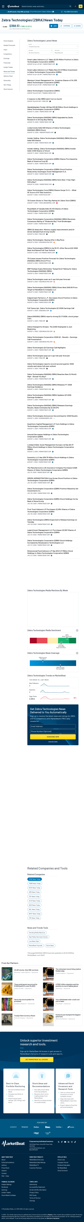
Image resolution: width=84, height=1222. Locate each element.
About (3, 1160)
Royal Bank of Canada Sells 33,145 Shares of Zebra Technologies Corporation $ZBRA (47, 210)
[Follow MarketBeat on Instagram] (72, 1142)
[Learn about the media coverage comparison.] (77, 653)
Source (30, 44)
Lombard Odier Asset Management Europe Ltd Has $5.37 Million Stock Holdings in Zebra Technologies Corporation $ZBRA (50, 447)
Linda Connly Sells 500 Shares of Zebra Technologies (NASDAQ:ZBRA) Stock (48, 129)
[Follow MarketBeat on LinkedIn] (68, 1142)
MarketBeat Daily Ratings (37, 1162)
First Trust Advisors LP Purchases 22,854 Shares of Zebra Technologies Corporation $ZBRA (51, 510)
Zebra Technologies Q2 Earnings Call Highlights (46, 348)
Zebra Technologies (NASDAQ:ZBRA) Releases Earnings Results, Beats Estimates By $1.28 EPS (50, 406)
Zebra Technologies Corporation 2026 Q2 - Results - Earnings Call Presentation (52, 338)
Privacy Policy (34, 1192)
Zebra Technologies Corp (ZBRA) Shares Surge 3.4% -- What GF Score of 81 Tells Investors (51, 191)
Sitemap (32, 1201)
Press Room (5, 1168)
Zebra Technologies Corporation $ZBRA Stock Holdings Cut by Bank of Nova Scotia (52, 500)
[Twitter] (59, 1142)
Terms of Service (35, 1198)
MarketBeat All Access (37, 1160)
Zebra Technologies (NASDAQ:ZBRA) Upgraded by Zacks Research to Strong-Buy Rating (50, 118)
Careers (4, 1170)
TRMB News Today (35, 883)
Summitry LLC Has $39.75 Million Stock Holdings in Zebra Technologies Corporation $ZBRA (50, 458)
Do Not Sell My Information (38, 1190)
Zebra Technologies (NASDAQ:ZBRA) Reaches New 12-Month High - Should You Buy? (52, 375)
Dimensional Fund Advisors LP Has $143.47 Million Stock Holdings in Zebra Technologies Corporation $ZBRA (50, 552)
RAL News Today (34, 909)
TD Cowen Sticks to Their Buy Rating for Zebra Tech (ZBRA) (51, 200)
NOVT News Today (34, 914)
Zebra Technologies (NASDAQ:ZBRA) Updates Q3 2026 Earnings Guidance (49, 396)
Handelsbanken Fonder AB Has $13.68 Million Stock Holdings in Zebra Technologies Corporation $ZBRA (52, 108)
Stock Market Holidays (9, 1195)
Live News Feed (34, 941)
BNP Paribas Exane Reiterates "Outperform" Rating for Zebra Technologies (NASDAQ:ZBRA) (52, 270)
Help (7, 1176)
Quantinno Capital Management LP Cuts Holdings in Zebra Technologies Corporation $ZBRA (50, 425)
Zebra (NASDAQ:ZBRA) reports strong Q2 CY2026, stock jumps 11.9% (52, 317)
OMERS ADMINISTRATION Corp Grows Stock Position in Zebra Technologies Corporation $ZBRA (52, 479)
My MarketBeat (62, 1168)
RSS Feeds (33, 1195)
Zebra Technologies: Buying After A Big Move (45, 240)
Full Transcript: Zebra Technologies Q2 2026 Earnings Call (50, 308)
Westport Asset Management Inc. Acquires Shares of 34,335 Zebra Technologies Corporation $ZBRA (52, 81)
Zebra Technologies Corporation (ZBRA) (43, 91)
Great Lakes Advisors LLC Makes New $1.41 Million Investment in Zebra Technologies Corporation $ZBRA (52, 71)
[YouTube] (65, 1142)
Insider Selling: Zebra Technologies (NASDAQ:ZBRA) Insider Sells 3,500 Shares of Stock (51, 150)
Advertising (33, 1184)
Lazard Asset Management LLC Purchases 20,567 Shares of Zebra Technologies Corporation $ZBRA (51, 531)
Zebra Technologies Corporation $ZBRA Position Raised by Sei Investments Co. (52, 490)
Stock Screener (63, 1170)
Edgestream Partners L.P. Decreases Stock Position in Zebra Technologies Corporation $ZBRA (52, 299)
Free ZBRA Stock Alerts (71, 12)
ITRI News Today (34, 918)
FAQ (3, 1176)
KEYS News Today (34, 888)
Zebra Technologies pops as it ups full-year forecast (48, 356)
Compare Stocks (63, 1162)
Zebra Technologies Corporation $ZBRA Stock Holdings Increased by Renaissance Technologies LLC (49, 541)
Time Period (57, 50)
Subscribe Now (53, 737)
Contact (4, 1173)
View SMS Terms (52, 741)
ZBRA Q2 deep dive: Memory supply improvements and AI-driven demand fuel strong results (51, 230)
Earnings (4, 1190)
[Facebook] (62, 1142)
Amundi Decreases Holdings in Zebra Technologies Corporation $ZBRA (48, 435)
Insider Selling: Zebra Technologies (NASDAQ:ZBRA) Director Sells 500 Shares (52, 139)
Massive (50, 1214)
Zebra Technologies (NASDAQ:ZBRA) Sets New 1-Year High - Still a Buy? (51, 181)
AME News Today (34, 892)
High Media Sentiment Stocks (38, 937)
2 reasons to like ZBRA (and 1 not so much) (44, 99)
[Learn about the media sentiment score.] (77, 630)
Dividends (5, 1187)
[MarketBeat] (13, 6)
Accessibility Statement (37, 1187)
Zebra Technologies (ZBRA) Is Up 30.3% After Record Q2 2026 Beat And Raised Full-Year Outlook (52, 249)
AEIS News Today (34, 905)
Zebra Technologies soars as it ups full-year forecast (48, 279)
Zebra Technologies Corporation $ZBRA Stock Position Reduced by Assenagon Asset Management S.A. (49, 170)
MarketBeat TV (34, 1165)
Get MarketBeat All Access (37, 1059)
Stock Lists (61, 1160)
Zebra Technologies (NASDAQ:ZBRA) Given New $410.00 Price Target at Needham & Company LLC (52, 288)
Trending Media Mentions (37, 932)
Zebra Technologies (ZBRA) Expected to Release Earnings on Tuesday (52, 521)
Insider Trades (6, 1192)
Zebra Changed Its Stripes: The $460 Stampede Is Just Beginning (49, 328)
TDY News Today (34, 896)
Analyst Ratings (6, 1184)
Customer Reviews (36, 1168)
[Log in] (75, 6)
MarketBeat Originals (35, 945)
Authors (4, 1165)
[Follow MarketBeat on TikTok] (75, 1142)
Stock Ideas (50, 945)
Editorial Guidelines (8, 1162)
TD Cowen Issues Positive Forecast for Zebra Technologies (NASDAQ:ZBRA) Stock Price (51, 259)
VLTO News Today (34, 901)
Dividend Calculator (64, 1165)
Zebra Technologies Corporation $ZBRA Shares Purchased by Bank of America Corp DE (52, 160)
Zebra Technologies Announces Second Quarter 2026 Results (52, 416)
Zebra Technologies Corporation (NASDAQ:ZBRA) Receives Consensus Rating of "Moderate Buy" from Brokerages (51, 220)
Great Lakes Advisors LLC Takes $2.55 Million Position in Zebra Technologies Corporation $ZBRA (52, 60)
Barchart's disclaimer (53, 1218)
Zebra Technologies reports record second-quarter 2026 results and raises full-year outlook (50, 365)
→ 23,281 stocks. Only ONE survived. (18, 12)
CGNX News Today (34, 879)
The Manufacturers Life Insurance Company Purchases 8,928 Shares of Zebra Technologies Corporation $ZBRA (52, 469)
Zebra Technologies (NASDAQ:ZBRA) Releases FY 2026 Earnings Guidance (49, 386)
